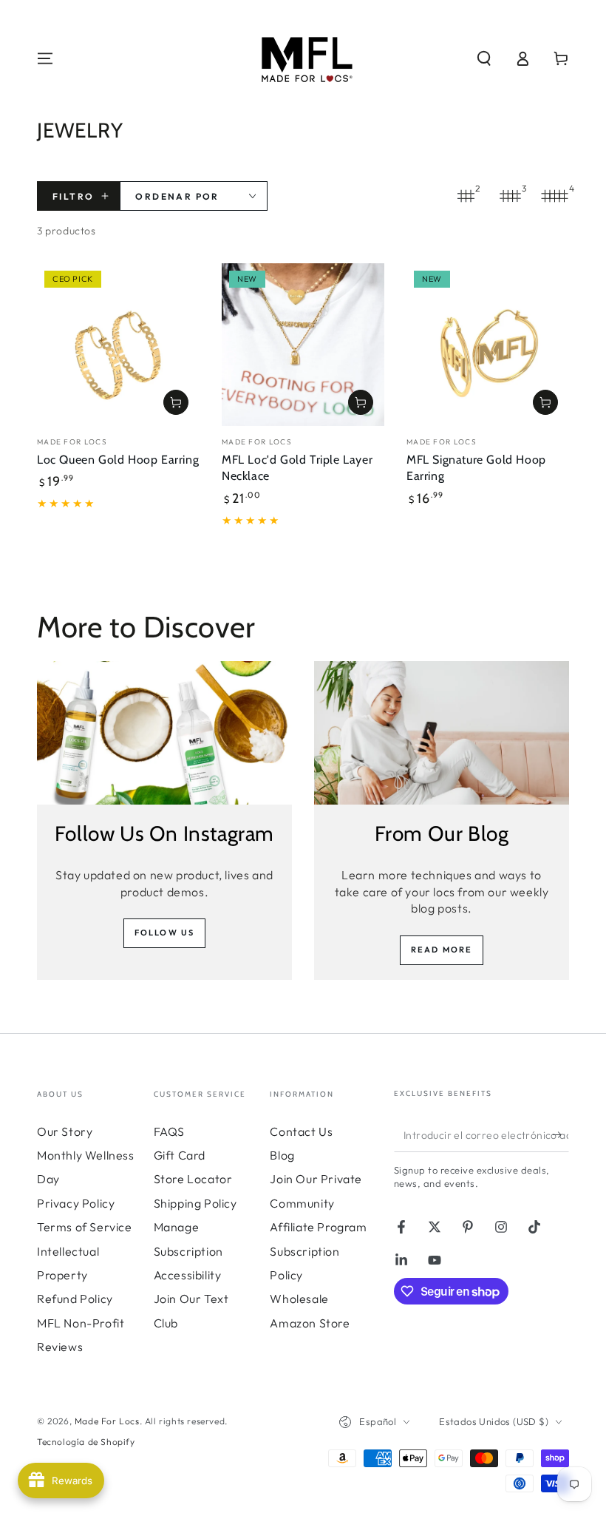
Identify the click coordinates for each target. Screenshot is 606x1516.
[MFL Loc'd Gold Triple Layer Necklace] (303, 344)
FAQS (169, 1131)
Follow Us (165, 932)
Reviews (60, 1346)
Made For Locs (107, 1421)
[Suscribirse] (560, 1135)
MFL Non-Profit (80, 1323)
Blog (282, 1155)
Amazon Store (310, 1323)
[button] (484, 58)
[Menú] (45, 58)
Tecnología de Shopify (86, 1441)
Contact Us (301, 1131)
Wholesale (299, 1298)
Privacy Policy (76, 1203)
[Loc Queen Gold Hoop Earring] (118, 344)
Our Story (64, 1131)
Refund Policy (75, 1298)
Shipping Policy (195, 1203)
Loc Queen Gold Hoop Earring (118, 460)
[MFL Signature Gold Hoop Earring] (487, 344)
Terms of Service (84, 1226)
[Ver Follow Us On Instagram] (164, 733)
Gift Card (179, 1155)
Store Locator (193, 1178)
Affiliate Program (318, 1226)
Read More (442, 949)
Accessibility (188, 1275)
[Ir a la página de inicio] (303, 58)
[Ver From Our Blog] (441, 733)
